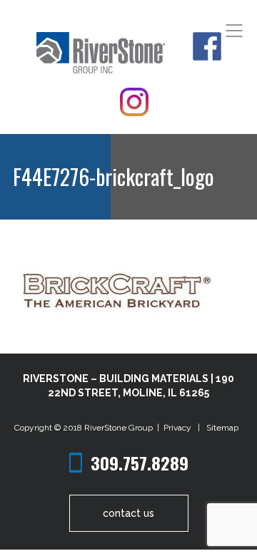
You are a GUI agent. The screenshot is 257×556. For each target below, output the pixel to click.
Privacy (179, 428)
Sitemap (222, 428)
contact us (128, 513)
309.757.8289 (139, 462)
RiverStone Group (119, 428)
